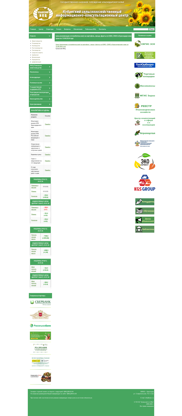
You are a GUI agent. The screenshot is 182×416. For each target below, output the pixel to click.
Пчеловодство (36, 50)
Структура (49, 29)
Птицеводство (36, 43)
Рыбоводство (36, 45)
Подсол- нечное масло (34, 237)
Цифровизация (36, 62)
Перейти (47, 124)
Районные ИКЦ (90, 29)
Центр (41, 29)
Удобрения (35, 55)
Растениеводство (37, 48)
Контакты (102, 29)
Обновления (78, 29)
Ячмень (33, 191)
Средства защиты (37, 52)
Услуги (58, 29)
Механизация (36, 57)
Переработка (36, 59)
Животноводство (37, 41)
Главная (33, 29)
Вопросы (67, 29)
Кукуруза (34, 196)
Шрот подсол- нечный (33, 269)
